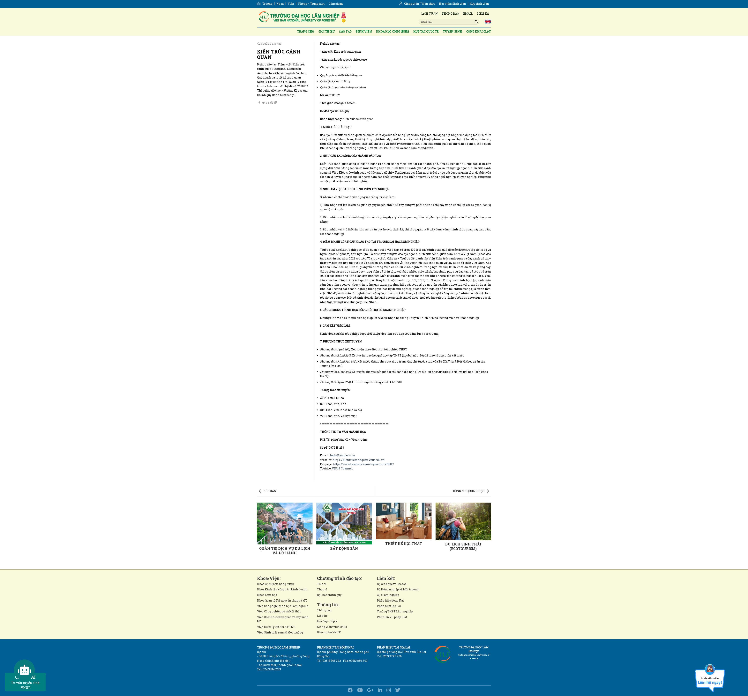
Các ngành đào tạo (269, 43)
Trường (267, 3)
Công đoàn (336, 3)
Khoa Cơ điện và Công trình (275, 584)
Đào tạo (345, 31)
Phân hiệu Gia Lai (389, 606)
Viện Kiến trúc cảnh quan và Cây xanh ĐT (283, 619)
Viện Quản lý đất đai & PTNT (276, 627)
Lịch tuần (429, 13)
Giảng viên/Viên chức (332, 627)
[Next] (491, 535)
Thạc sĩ (322, 589)
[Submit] (476, 22)
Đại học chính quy (329, 595)
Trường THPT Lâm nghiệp (395, 611)
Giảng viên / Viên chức (419, 3)
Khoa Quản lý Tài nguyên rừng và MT (282, 600)
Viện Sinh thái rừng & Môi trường (280, 632)
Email (468, 13)
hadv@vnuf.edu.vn (342, 455)
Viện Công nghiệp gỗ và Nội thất (279, 611)
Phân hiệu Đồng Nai (390, 600)
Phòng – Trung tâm (311, 3)
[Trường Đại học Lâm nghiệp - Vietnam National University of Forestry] (302, 17)
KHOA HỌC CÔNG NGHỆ (392, 31)
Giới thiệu (326, 31)
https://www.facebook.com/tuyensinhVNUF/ (363, 464)
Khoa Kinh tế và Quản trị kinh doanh (282, 589)
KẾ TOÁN (269, 491)
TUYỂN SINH (452, 31)
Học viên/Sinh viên (452, 3)
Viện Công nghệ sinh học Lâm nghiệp (282, 606)
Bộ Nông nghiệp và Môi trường (397, 589)
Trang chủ (305, 31)
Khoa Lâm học (267, 595)
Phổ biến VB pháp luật (392, 617)
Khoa (280, 3)
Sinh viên (364, 31)
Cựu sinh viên (479, 3)
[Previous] (257, 535)
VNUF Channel (342, 468)
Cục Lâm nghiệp (388, 595)
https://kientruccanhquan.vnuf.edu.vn (359, 460)
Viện (291, 3)
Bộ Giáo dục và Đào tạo (392, 584)
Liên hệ (483, 13)
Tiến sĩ (321, 584)
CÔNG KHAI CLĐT (478, 31)
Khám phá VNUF (329, 632)
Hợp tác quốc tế (426, 31)
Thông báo (450, 13)
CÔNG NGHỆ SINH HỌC (469, 491)
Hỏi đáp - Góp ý (327, 621)
